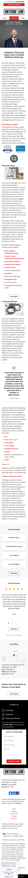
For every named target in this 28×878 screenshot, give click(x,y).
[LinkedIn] (14, 793)
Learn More (14, 296)
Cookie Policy (7, 836)
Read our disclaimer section (12, 476)
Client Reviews (14, 583)
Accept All (9, 869)
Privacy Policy (14, 813)
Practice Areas (14, 529)
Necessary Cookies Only (9, 873)
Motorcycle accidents (12, 261)
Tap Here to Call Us (14, 4)
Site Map (14, 816)
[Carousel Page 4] (19, 623)
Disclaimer (14, 811)
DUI (6, 437)
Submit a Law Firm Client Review (14, 635)
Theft (7, 460)
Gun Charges (9, 446)
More (23, 18)
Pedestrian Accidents (12, 264)
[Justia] (17, 793)
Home (4, 18)
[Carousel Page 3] (16, 623)
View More (14, 573)
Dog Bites (8, 273)
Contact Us (14, 18)
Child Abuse (9, 443)
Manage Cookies (18, 836)
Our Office (14, 644)
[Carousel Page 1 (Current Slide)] (8, 623)
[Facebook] (10, 793)
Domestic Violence (11, 449)
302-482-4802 (11, 672)
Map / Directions (8, 669)
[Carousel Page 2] (12, 623)
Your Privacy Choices (12, 834)
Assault (7, 452)
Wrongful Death (11, 279)
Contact (5, 468)
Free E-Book (14, 694)
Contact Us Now (14, 761)
